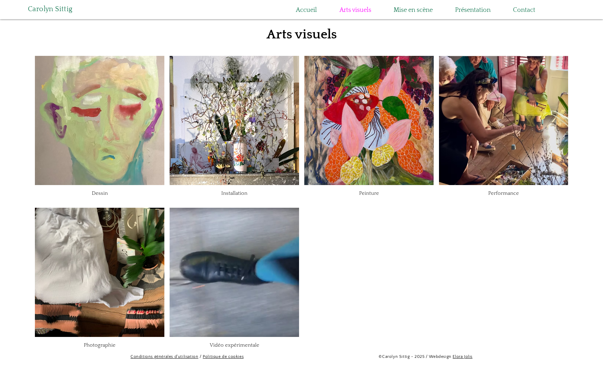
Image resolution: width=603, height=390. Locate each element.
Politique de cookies (223, 356)
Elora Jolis (462, 356)
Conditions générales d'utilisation (164, 356)
